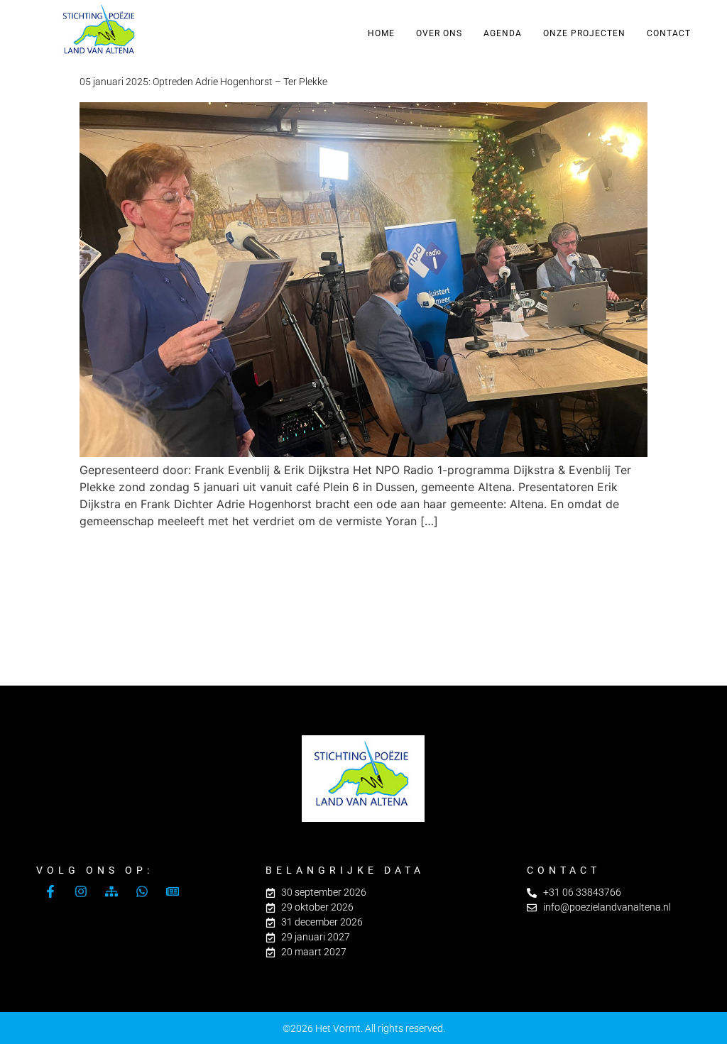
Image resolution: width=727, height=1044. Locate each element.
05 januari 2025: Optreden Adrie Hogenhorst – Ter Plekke (203, 81)
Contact (669, 33)
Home (381, 33)
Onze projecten (584, 33)
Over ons (439, 33)
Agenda (502, 33)
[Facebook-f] (50, 891)
